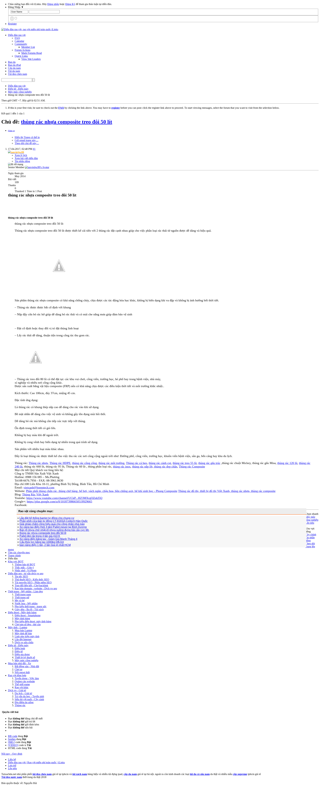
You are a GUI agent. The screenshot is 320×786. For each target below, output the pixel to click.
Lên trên (309, 522)
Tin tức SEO (21, 576)
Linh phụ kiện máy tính (27, 636)
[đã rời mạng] (37, 167)
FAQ (17, 38)
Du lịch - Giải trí (23, 693)
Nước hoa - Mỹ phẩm (26, 603)
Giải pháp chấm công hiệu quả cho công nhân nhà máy (52, 524)
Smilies (12, 739)
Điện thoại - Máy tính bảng (22, 612)
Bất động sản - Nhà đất (27, 666)
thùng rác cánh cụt (160, 463)
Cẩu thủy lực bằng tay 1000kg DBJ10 (42, 542)
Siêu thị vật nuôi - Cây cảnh (29, 699)
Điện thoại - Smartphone (27, 615)
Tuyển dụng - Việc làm (27, 678)
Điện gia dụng (22, 654)
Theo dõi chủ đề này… (27, 143)
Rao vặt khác (21, 687)
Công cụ (11, 131)
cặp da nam (130, 774)
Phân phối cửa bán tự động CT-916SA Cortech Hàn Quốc (54, 521)
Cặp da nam (14, 68)
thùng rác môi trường (111, 463)
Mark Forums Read (31, 53)
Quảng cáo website (25, 681)
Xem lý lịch (21, 155)
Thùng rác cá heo (136, 463)
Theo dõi (310, 543)
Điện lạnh (20, 648)
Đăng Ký (70, 4)
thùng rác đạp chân (165, 466)
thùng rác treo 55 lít (185, 463)
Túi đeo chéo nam (17, 74)
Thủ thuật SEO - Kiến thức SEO (32, 579)
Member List (28, 47)
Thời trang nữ (22, 597)
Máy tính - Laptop (17, 627)
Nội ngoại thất (22, 672)
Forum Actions (22, 50)
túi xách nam (79, 774)
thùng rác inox (121, 466)
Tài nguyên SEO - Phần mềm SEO (33, 582)
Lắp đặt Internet (23, 639)
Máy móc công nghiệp (26, 660)
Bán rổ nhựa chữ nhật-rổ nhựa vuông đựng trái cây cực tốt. (54, 530)
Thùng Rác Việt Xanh (35, 494)
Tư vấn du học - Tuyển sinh (29, 696)
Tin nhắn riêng (22, 161)
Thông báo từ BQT (25, 564)
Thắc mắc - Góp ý (24, 567)
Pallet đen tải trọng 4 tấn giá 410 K (40, 536)
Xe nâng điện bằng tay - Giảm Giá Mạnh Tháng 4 (48, 539)
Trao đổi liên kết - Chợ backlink (31, 585)
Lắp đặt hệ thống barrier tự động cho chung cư (47, 518)
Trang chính (14, 555)
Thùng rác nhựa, (39, 463)
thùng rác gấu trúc (209, 463)
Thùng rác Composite (192, 466)
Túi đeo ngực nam (11, 777)
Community (21, 44)
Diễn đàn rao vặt (17, 35)
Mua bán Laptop (23, 630)
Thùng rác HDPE (60, 463)
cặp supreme (240, 774)
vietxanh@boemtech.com (39, 487)
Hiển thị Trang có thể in (27, 137)
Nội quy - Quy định (11, 753)
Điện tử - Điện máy (18, 645)
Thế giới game (22, 684)
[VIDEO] (13, 745)
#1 (34, 149)
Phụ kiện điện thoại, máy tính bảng (33, 621)
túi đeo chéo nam (42, 774)
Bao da (12, 62)
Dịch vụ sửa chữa (24, 642)
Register (12, 23)
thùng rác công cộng (84, 463)
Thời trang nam (23, 594)
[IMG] (11, 742)
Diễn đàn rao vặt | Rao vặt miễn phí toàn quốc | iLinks (36, 762)
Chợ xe (18, 669)
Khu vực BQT (16, 561)
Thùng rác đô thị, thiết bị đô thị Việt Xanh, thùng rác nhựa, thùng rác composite (227, 491)
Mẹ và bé (19, 600)
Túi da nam (14, 71)
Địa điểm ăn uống (24, 702)
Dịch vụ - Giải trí (17, 690)
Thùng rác (20, 705)
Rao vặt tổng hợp (17, 675)
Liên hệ (12, 759)
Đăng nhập (53, 4)
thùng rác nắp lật (142, 466)
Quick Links (21, 56)
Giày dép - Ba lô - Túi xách (29, 609)
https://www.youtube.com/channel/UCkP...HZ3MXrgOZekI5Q (64, 498)
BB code (12, 736)
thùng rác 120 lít (287, 463)
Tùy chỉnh (310, 534)
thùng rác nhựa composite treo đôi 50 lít (66, 122)
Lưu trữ (12, 765)
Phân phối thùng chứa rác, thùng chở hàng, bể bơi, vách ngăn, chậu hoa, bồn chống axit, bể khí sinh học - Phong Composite (101, 491)
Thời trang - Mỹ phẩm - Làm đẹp (25, 591)
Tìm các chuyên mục (19, 552)
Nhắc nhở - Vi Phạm (25, 570)
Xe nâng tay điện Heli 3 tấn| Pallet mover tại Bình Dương (53, 527)
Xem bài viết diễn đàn (26, 158)
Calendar (19, 41)
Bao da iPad (14, 65)
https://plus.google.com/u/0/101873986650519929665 (59, 501)
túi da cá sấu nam (200, 774)
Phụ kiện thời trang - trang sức (30, 606)
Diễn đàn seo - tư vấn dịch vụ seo (25, 573)
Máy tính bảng (22, 618)
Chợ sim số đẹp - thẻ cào (28, 624)
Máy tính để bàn (23, 633)
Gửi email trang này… (26, 140)
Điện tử (19, 651)
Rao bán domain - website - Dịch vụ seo (36, 588)
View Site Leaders (31, 59)
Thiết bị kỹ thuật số (25, 657)
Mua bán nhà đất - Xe (19, 663)
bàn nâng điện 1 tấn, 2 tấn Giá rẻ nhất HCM (45, 545)
